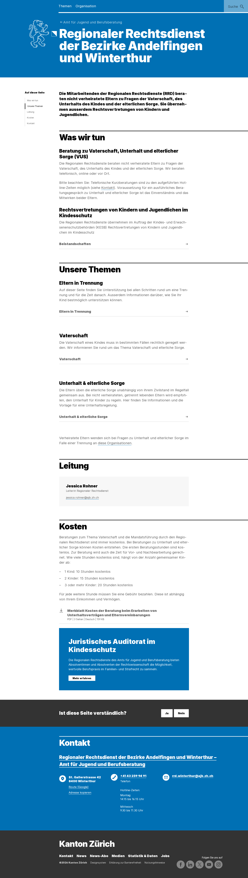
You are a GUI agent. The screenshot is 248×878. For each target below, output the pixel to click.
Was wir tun (32, 100)
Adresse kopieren (80, 792)
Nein (181, 713)
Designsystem (98, 862)
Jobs (165, 856)
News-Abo (99, 856)
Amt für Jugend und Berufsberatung (92, 22)
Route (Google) (79, 787)
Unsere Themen (35, 106)
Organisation (86, 6)
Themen (65, 6)
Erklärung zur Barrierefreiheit (125, 862)
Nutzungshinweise (155, 862)
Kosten (30, 117)
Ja (167, 713)
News (82, 856)
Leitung (30, 112)
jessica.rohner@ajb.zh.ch (82, 497)
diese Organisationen (114, 443)
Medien (118, 856)
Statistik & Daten (143, 856)
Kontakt (31, 123)
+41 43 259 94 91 (133, 776)
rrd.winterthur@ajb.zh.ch (192, 776)
